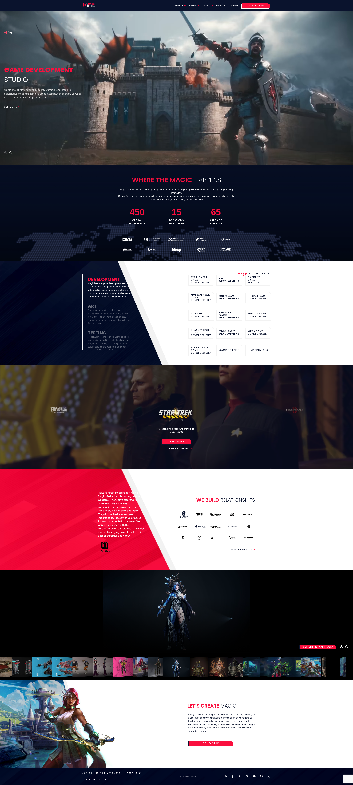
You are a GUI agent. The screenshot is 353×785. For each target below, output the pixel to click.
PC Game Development (201, 315)
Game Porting (229, 350)
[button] (5, 152)
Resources (221, 5)
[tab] (108, 289)
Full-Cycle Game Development (201, 280)
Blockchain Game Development (201, 350)
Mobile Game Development (258, 315)
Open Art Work (28, 667)
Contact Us (256, 5)
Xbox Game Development (229, 332)
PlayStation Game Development (201, 332)
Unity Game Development (229, 297)
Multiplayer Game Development (201, 297)
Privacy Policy (132, 773)
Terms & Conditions (108, 773)
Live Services (258, 350)
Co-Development (229, 279)
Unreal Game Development (258, 297)
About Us (179, 5)
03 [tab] (6, 33)
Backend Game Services (254, 280)
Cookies (87, 773)
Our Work (206, 5)
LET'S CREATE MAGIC (176, 448)
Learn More (176, 441)
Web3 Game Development (258, 332)
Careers (234, 5)
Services (193, 5)
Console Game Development (229, 315)
